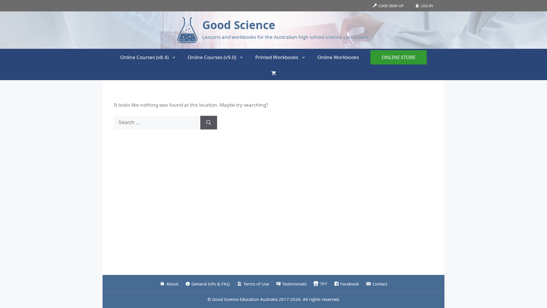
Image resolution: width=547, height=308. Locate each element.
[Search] (208, 122)
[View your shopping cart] (274, 73)
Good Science (238, 24)
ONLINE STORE (398, 57)
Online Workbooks (338, 57)
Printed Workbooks (276, 57)
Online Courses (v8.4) (144, 57)
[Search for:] (157, 122)
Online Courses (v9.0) (212, 57)
